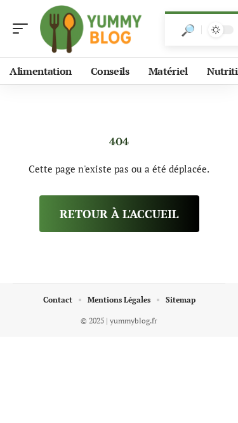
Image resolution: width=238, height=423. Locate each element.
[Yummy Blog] (91, 28)
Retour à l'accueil (119, 213)
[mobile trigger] (23, 28)
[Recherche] (188, 30)
